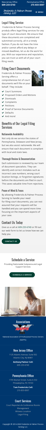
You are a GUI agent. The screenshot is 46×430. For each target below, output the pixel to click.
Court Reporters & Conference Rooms (23, 405)
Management (23, 408)
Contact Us (11, 241)
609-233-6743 (8, 4)
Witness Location (23, 411)
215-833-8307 (37, 4)
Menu (40, 12)
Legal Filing (23, 414)
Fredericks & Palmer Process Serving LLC (18, 12)
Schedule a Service (22, 275)
